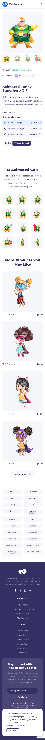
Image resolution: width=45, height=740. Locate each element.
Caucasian (33, 492)
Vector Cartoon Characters (23, 609)
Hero (33, 519)
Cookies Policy (22, 644)
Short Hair (12, 539)
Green (12, 519)
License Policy (23, 631)
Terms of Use (22, 648)
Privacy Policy (22, 635)
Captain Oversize (21, 70)
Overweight (12, 532)
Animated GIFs (22, 614)
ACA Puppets (22, 618)
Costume (33, 498)
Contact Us (22, 653)
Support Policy (22, 639)
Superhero (33, 539)
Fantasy (12, 505)
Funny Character (33, 512)
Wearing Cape (33, 545)
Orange (33, 526)
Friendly (11, 511)
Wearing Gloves (12, 553)
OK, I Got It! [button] (13, 730)
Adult (12, 492)
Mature (12, 526)
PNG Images (22, 605)
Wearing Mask (33, 552)
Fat (33, 505)
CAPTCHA (22, 697)
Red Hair (33, 532)
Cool (12, 498)
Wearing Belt (12, 545)
